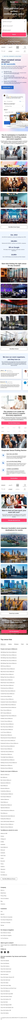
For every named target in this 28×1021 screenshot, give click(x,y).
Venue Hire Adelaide (5, 960)
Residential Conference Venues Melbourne (9, 743)
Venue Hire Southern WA (6, 1010)
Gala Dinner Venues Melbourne (7, 724)
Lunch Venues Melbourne (6, 732)
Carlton (2, 858)
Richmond (3, 850)
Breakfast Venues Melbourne (7, 679)
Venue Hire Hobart (4, 982)
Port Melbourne (4, 874)
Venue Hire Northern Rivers (6, 996)
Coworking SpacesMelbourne (7, 793)
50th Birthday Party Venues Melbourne (9, 663)
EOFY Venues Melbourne (6, 712)
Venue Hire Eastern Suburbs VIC (7, 977)
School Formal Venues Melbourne (8, 746)
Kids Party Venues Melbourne (7, 729)
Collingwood (3, 838)
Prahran (2, 836)
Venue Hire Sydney (5, 1013)
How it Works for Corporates (6, 917)
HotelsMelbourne (4, 802)
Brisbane (16, 644)
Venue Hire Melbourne (5, 991)
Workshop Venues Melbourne (7, 768)
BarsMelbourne (4, 777)
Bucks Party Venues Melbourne (7, 685)
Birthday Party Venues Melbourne (7, 677)
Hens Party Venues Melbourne (7, 726)
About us (2, 890)
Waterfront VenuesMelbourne (7, 827)
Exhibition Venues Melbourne (7, 718)
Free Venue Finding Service (6, 919)
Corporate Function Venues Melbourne (9, 701)
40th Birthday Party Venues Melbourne (9, 660)
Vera (2, 911)
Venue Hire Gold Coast (5, 979)
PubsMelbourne (4, 813)
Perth (22, 644)
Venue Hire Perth (4, 1002)
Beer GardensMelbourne (6, 780)
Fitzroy (2, 863)
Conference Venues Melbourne (7, 699)
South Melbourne (4, 847)
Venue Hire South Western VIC (7, 1007)
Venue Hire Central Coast (6, 968)
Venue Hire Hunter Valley (6, 985)
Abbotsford (3, 869)
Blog (1, 901)
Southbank (3, 844)
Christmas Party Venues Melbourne (8, 690)
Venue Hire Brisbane (5, 963)
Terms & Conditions (5, 898)
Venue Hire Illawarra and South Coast (8, 988)
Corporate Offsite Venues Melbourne (8, 704)
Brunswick (3, 861)
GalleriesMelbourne (5, 799)
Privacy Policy (3, 895)
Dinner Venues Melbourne (6, 710)
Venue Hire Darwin (4, 974)
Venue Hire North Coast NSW (7, 993)
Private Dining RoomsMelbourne (7, 810)
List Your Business (4, 938)
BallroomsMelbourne (5, 774)
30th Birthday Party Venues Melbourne (9, 657)
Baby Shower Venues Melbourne (7, 671)
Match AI (2, 914)
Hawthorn (3, 866)
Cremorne (3, 872)
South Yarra (3, 855)
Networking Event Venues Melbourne (8, 737)
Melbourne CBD (4, 833)
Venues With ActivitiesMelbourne (7, 821)
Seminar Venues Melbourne (6, 748)
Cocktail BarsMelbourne (6, 791)
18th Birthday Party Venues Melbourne (9, 652)
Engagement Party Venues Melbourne (8, 715)
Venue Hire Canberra (5, 966)
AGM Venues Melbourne (6, 666)
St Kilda (2, 841)
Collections (3, 904)
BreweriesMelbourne (5, 788)
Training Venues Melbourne (6, 754)
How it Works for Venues (6, 932)
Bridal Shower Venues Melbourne (7, 682)
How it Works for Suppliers (6, 935)
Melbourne (3, 644)
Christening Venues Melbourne (7, 688)
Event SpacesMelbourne (6, 796)
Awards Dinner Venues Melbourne (8, 668)
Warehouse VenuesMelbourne (7, 824)
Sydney (10, 644)
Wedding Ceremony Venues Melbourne (9, 762)
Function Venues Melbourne (6, 721)
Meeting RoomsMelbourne (6, 804)
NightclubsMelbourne (5, 807)
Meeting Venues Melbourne (6, 735)
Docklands (3, 852)
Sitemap (2, 925)
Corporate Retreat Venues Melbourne (8, 707)
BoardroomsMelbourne (5, 782)
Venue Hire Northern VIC (6, 999)
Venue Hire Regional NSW (6, 1004)
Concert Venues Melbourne (6, 696)
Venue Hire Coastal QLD (6, 971)
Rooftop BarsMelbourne (6, 818)
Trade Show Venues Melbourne (7, 751)
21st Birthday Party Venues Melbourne (8, 655)
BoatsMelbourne (4, 785)
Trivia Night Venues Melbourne (7, 757)
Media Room (3, 892)
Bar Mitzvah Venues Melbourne (7, 674)
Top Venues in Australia (5, 922)
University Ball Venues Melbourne (7, 759)
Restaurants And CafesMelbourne (8, 815)
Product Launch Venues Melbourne (8, 740)
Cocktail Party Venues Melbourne (7, 693)
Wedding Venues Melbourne (6, 765)
